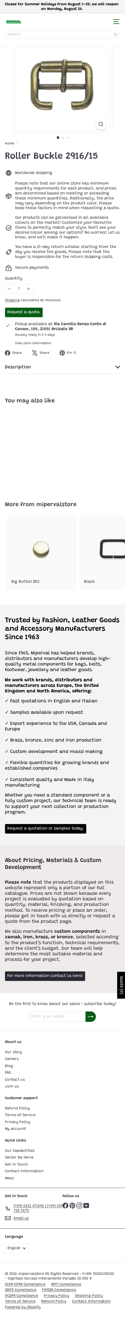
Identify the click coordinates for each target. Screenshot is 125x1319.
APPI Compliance (66, 1284)
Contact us (15, 1080)
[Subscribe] (90, 1016)
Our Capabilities (19, 1151)
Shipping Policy (89, 1296)
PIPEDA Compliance (59, 1290)
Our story (13, 1052)
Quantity (13, 279)
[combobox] (62, 34)
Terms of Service (20, 1115)
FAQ (8, 1073)
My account (15, 1129)
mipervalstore (56, 505)
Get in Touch (16, 1164)
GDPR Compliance (20, 1290)
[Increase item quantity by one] (28, 289)
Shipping (12, 300)
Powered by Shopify (23, 1307)
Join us (12, 1086)
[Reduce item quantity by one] (10, 289)
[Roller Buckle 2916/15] (41, 449)
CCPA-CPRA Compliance (25, 1284)
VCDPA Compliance (21, 1296)
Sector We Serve (19, 1157)
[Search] (115, 34)
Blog (9, 1066)
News (9, 1178)
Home (9, 143)
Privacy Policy (17, 1122)
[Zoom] (100, 124)
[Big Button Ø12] (41, 552)
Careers (12, 1059)
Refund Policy (17, 1108)
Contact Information (24, 1171)
